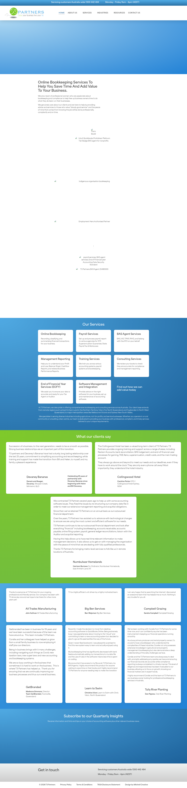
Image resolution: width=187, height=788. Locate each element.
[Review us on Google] (49, 775)
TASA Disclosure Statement (108, 785)
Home (61, 13)
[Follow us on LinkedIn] (44, 775)
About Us (72, 13)
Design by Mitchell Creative (136, 785)
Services (87, 13)
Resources (119, 13)
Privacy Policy (65, 785)
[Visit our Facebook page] (39, 775)
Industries (102, 13)
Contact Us (134, 13)
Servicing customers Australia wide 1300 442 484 (75, 2)
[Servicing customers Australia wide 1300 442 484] (49, 3)
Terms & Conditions (84, 785)
